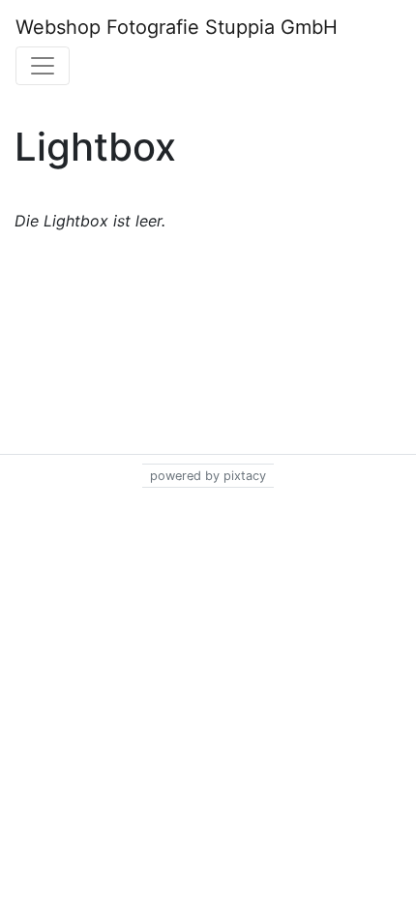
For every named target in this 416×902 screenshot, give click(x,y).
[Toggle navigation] (42, 65)
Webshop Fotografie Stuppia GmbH (176, 27)
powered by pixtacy (208, 475)
